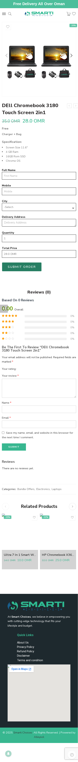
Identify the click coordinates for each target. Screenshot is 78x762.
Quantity (8, 232)
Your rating (9, 368)
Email (6, 418)
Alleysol (39, 737)
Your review (10, 376)
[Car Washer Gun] (75, 105)
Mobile (6, 185)
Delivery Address (13, 217)
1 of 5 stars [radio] (21, 368)
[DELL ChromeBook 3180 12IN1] (69, 105)
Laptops (57, 489)
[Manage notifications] (8, 754)
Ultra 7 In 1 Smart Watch (20, 555)
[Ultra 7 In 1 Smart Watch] (20, 532)
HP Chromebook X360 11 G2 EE (58, 555)
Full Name (9, 170)
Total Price (9, 248)
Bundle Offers (25, 489)
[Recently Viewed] (72, 755)
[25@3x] (39, 59)
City (4, 201)
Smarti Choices (22, 732)
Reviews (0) (39, 292)
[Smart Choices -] (39, 14)
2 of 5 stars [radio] (23, 368)
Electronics (43, 489)
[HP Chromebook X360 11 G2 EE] (58, 532)
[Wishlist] (8, 27)
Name (6, 403)
